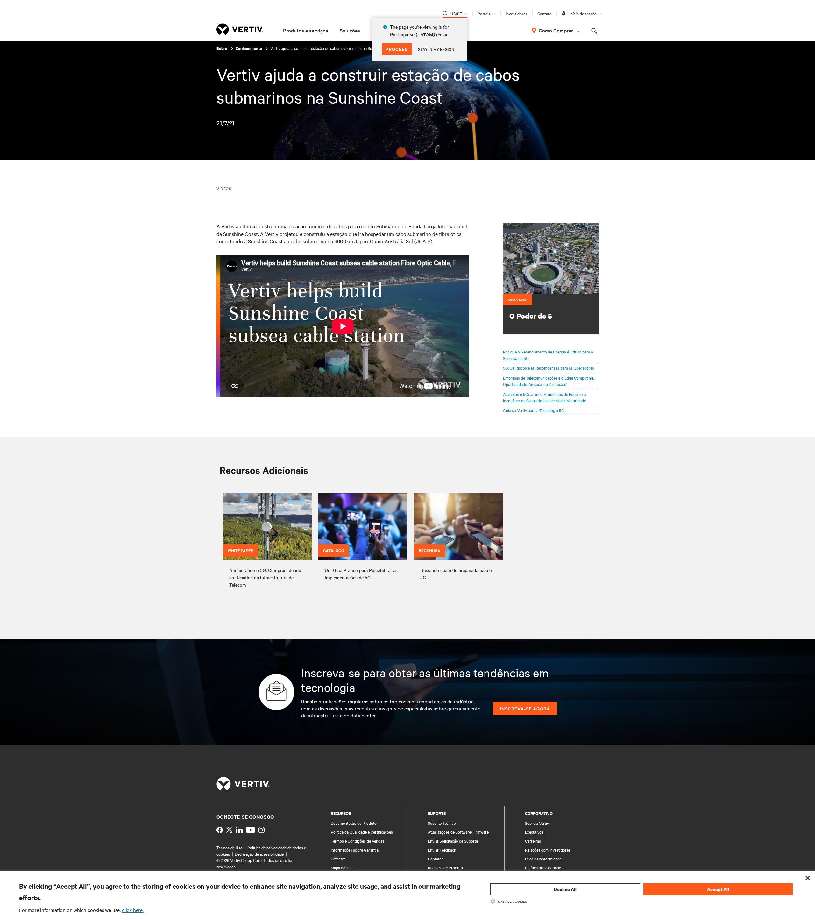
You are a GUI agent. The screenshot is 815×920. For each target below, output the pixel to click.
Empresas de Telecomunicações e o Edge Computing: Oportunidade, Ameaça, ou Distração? (548, 381)
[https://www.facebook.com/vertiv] (219, 830)
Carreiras (533, 841)
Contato (544, 13)
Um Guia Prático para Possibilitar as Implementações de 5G (361, 574)
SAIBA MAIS (517, 299)
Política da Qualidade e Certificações (362, 832)
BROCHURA (429, 550)
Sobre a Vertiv (537, 823)
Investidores (516, 13)
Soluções (350, 30)
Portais (484, 13)
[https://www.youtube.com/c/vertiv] (250, 830)
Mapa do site (341, 867)
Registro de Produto (445, 867)
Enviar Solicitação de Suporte (453, 841)
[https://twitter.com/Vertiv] (229, 830)
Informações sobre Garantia (355, 849)
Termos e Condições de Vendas (357, 841)
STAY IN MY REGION (436, 49)
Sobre (222, 48)
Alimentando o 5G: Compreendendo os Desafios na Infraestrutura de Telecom (265, 577)
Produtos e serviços (305, 30)
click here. (133, 909)
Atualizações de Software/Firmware (458, 832)
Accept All (718, 889)
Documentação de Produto (354, 823)
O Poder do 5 (530, 316)
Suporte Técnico (442, 823)
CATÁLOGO (333, 550)
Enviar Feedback (442, 849)
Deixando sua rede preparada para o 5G (456, 574)
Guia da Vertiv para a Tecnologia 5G (533, 410)
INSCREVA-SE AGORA (525, 708)
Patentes (338, 858)
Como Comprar (556, 30)
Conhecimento (249, 48)
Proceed (397, 49)
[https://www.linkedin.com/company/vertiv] (239, 830)
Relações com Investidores (547, 849)
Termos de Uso (229, 847)
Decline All (565, 889)
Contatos (435, 858)
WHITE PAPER (240, 550)
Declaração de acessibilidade (259, 854)
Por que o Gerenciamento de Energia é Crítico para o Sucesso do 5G (548, 355)
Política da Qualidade (543, 867)
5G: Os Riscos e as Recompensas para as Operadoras (548, 368)
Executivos (534, 832)
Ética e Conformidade (543, 858)
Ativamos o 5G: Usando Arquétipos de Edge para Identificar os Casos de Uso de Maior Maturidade (544, 397)
